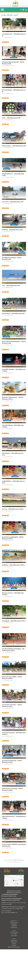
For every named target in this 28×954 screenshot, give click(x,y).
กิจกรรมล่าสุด (14, 940)
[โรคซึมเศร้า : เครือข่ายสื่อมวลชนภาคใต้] (14, 220)
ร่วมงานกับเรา (14, 935)
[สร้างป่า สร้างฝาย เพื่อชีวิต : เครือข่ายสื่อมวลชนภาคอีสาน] (14, 668)
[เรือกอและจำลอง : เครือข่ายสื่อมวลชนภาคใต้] (14, 137)
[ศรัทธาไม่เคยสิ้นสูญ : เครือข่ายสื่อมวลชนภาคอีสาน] (14, 416)
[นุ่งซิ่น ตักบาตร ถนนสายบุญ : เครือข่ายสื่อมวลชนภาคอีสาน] (14, 779)
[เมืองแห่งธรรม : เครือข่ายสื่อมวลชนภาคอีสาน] (14, 444)
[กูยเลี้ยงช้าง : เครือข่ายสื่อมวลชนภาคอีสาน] (14, 556)
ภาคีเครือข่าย (14, 926)
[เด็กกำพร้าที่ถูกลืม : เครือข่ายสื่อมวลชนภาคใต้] (14, 81)
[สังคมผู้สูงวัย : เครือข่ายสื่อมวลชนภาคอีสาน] (14, 612)
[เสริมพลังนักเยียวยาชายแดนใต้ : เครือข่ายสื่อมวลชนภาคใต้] (14, 53)
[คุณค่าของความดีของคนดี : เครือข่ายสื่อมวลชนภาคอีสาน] (14, 751)
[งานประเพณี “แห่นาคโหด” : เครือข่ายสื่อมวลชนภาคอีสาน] (14, 695)
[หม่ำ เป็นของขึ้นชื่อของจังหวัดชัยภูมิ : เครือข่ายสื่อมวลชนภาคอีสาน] (14, 640)
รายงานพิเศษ (14, 934)
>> (23, 860)
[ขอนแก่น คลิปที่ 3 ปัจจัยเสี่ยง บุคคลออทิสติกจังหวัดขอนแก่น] (14, 835)
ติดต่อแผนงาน (14, 927)
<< (5, 860)
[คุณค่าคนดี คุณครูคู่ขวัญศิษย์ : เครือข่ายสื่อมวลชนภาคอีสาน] (14, 528)
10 (20, 860)
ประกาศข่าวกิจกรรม (14, 932)
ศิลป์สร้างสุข (14, 924)
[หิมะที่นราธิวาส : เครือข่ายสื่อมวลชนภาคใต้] (14, 304)
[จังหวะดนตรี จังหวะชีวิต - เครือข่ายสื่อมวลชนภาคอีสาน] (14, 723)
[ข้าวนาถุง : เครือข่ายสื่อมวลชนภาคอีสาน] (14, 500)
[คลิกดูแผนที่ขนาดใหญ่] (14, 880)
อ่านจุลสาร (14, 945)
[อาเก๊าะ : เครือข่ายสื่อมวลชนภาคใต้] (14, 109)
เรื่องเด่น (14, 943)
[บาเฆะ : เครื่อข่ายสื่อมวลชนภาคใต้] (14, 276)
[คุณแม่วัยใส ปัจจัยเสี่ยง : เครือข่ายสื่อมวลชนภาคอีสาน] (14, 360)
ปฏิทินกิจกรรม (14, 942)
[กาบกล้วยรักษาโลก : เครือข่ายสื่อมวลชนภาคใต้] (14, 25)
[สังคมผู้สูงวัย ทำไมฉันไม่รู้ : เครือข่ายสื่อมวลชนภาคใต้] (14, 248)
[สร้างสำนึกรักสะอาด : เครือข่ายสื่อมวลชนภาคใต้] (14, 165)
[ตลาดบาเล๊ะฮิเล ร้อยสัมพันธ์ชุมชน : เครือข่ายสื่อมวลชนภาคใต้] (14, 332)
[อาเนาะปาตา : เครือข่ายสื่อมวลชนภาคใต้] (14, 193)
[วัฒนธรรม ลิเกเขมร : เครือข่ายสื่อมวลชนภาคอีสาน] (14, 584)
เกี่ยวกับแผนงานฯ (14, 922)
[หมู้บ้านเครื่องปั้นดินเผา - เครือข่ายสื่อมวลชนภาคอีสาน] (14, 807)
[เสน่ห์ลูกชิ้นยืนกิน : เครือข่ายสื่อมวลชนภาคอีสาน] (14, 472)
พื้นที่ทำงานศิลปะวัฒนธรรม (14, 947)
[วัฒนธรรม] (14, 388)
